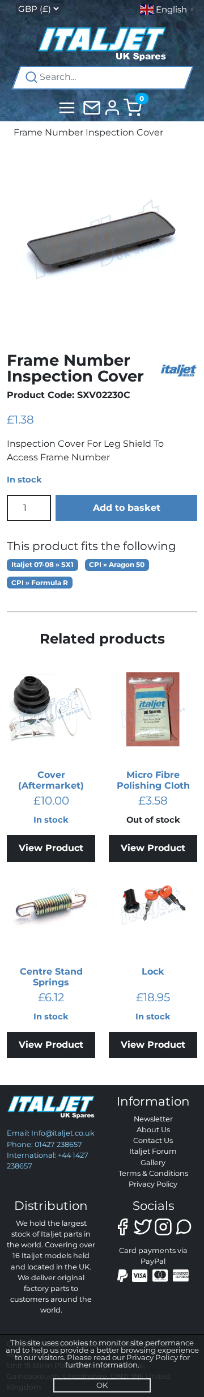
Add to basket (126, 507)
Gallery (153, 1162)
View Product (51, 848)
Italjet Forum (153, 1151)
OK (102, 1385)
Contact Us (153, 1140)
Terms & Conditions (153, 1173)
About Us (153, 1129)
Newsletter (153, 1119)
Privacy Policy (153, 1184)
